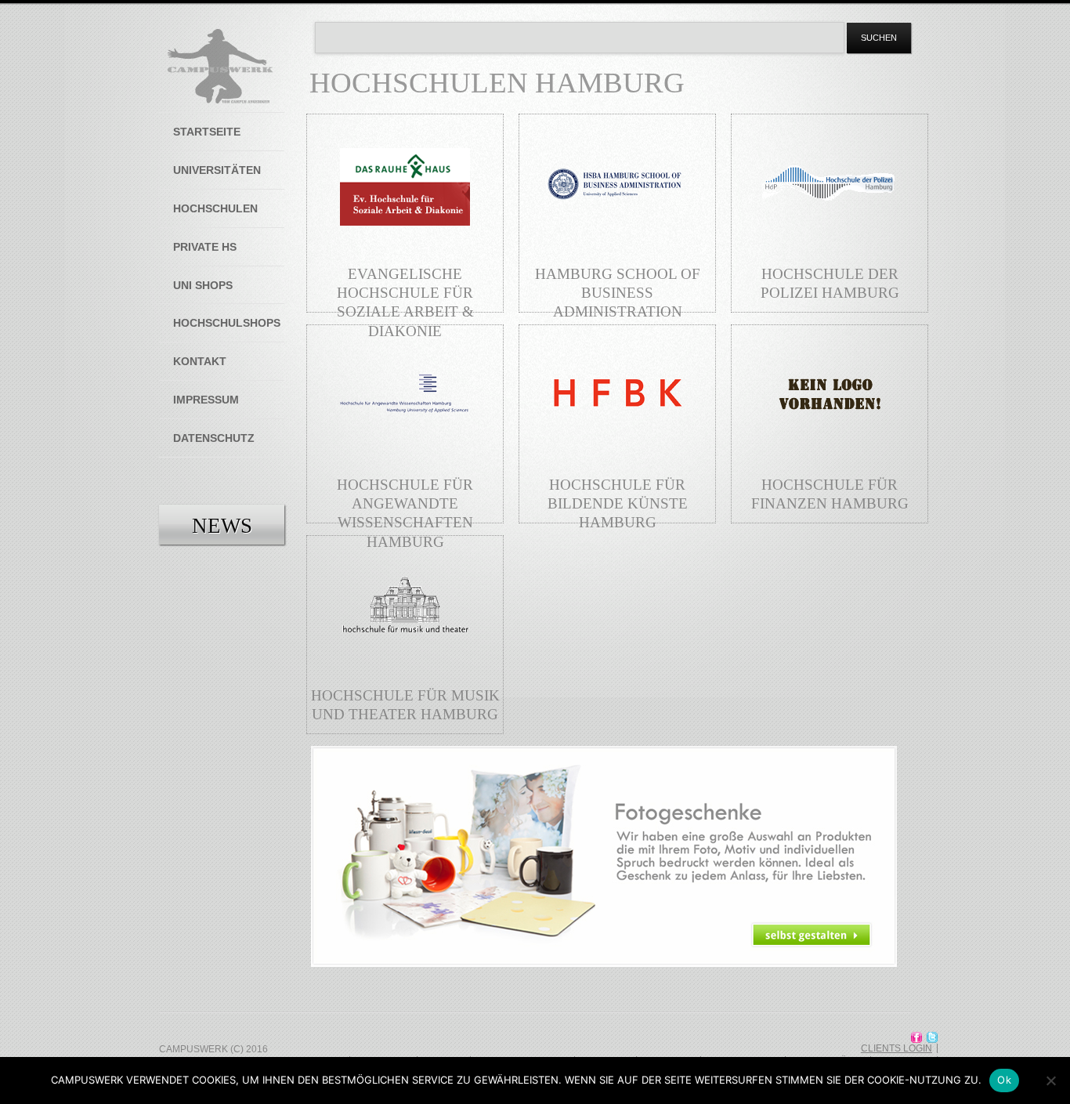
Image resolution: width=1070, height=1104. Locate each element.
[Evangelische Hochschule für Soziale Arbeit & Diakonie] (405, 241)
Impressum (206, 399)
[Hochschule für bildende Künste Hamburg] (617, 452)
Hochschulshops (226, 323)
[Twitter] (932, 1037)
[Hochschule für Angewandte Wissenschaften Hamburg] (405, 452)
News (222, 526)
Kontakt (199, 361)
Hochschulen (215, 208)
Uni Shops (203, 285)
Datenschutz (214, 438)
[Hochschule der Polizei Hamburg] (829, 241)
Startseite (206, 131)
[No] (1050, 1080)
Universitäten (217, 170)
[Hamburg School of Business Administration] (617, 241)
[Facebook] (916, 1037)
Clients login (896, 1048)
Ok (1004, 1079)
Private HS (205, 247)
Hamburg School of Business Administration (617, 293)
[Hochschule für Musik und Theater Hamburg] (405, 663)
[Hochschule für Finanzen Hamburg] (829, 452)
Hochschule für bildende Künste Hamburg (618, 503)
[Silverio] (220, 66)
